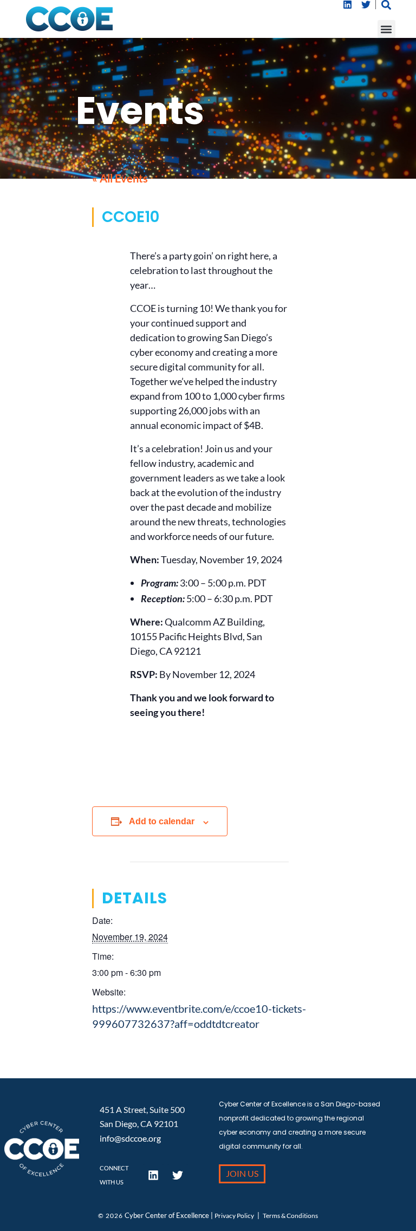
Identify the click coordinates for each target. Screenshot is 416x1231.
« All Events (120, 178)
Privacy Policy (234, 1216)
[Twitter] (366, 4)
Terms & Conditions (290, 1216)
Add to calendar (161, 821)
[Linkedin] (348, 4)
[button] (386, 29)
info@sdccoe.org (130, 1138)
